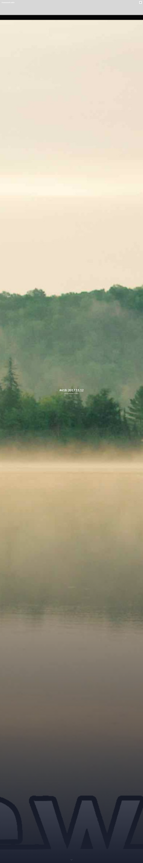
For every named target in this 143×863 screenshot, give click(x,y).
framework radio (8, 2)
